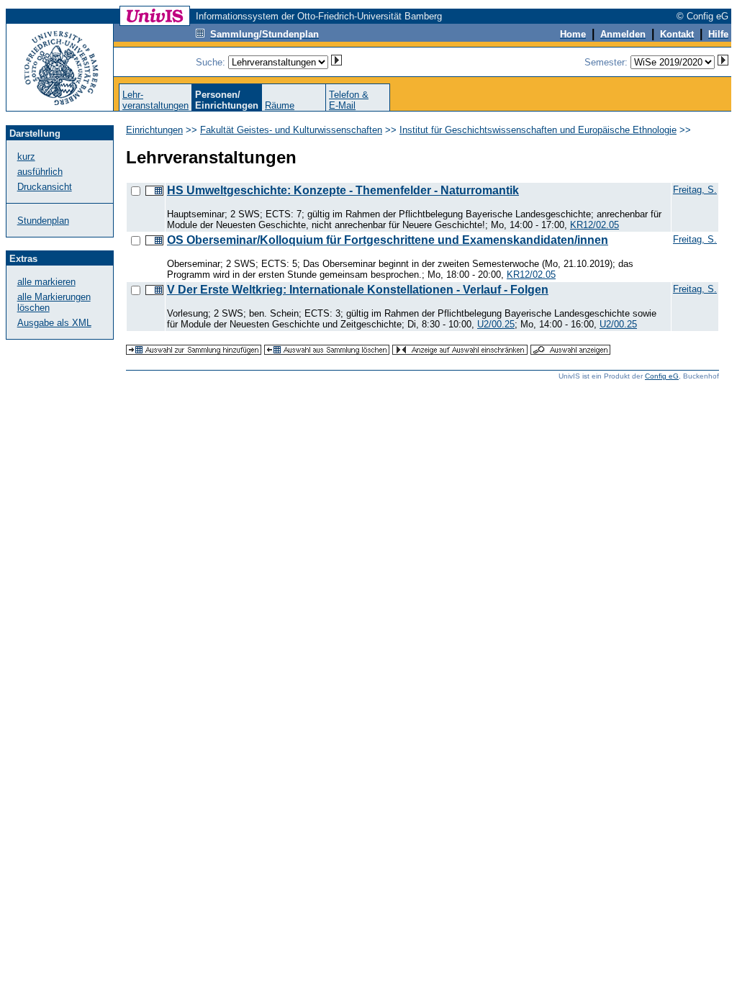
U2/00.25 (496, 324)
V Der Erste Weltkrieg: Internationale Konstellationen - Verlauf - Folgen (357, 290)
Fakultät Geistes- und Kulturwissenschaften (291, 129)
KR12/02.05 (594, 224)
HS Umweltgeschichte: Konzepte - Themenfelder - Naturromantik (343, 190)
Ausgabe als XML (54, 322)
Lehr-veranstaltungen (155, 100)
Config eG (662, 376)
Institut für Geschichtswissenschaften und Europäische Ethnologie (538, 129)
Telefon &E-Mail (348, 100)
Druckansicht (44, 186)
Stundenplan (43, 220)
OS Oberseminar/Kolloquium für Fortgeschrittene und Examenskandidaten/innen (387, 240)
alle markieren (46, 281)
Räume (279, 105)
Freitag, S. (695, 189)
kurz (26, 156)
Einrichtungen (154, 129)
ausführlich (40, 171)
